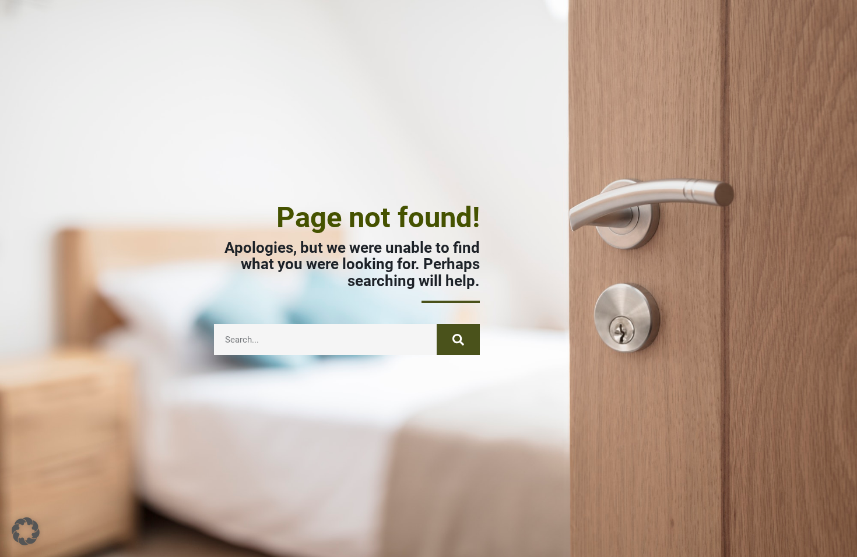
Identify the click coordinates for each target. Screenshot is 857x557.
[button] (25, 531)
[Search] (458, 339)
